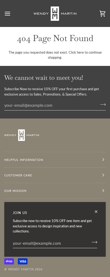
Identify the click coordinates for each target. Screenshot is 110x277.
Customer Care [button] (18, 175)
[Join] (92, 242)
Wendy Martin (21, 269)
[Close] (98, 211)
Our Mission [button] (15, 190)
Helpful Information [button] (24, 159)
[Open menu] (12, 13)
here (80, 52)
